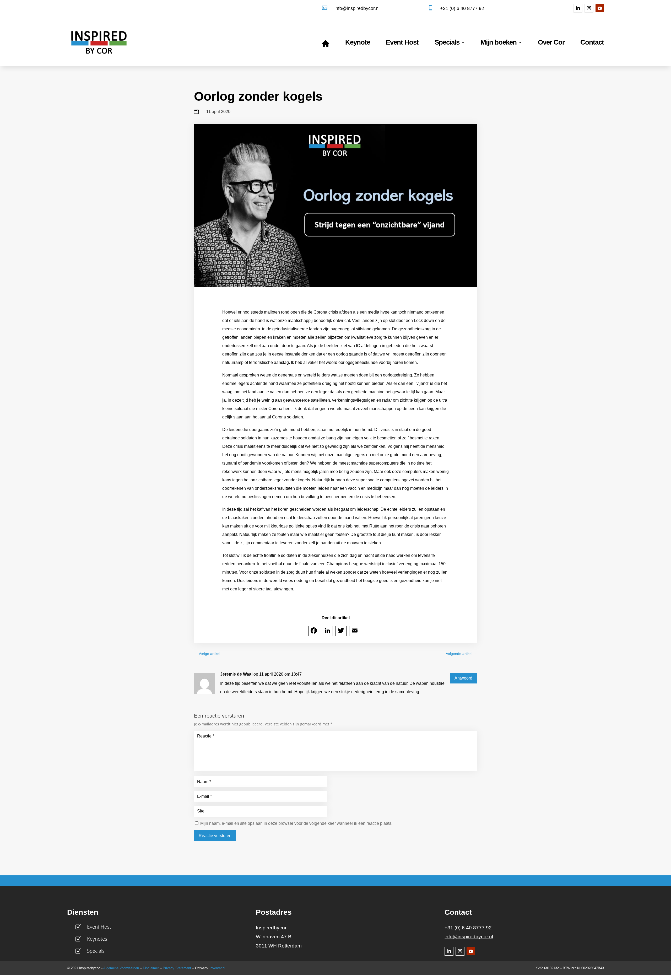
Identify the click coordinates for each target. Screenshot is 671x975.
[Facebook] (313, 631)
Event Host (402, 43)
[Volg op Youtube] (600, 8)
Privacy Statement (177, 968)
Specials (447, 43)
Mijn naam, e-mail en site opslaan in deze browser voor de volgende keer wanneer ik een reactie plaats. (296, 823)
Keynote (357, 43)
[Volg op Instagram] (589, 8)
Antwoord (463, 678)
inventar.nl (217, 968)
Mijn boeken (498, 43)
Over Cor (551, 43)
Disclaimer (151, 968)
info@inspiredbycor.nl (469, 936)
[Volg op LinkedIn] (577, 8)
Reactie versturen (215, 835)
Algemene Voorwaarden (121, 968)
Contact (592, 43)
